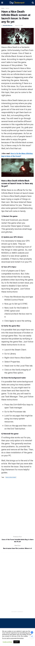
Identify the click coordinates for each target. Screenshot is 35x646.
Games (7, 8)
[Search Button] (33, 2)
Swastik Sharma (7, 25)
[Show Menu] (2, 2)
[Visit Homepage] (17, 2)
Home (2, 8)
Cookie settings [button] (7, 642)
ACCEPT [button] (16, 642)
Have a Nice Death (11, 477)
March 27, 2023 (19, 25)
